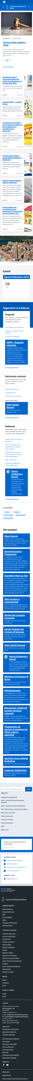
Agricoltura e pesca (7, 972)
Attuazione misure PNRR (9, 1044)
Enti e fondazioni (7, 917)
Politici (4, 920)
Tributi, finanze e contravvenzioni (12, 961)
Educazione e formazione (9, 955)
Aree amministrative (8, 912)
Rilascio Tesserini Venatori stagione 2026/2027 (11, 181)
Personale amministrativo (9, 923)
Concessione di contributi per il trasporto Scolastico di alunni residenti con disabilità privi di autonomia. (12, 126)
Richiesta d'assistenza (8, 1035)
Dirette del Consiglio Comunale (16, 616)
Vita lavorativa (6, 939)
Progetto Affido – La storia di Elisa (11, 103)
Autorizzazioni (6, 969)
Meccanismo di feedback (9, 1058)
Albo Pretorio (11, 536)
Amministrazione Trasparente (16, 553)
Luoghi (4, 994)
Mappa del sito (6, 1075)
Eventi (4, 996)
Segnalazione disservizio (9, 1032)
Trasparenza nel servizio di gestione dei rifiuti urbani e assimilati (16, 730)
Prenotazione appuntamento (10, 1029)
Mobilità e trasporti (7, 953)
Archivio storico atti (8, 1047)
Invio (28, 789)
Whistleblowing (12, 690)
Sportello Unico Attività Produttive (16, 759)
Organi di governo (7, 909)
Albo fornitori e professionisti (16, 600)
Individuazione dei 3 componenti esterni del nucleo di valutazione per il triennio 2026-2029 (12, 80)
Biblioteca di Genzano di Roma (16, 678)
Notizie (4, 980)
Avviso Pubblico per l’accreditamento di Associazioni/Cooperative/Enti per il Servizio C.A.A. (12, 210)
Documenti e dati (7, 925)
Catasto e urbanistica (8, 947)
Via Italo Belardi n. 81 (8, 1008)
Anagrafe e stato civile (8, 934)
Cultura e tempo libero (8, 936)
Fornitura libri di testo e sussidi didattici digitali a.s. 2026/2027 (12, 157)
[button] (29, 7)
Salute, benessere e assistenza (11, 966)
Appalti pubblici (6, 944)
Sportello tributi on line (16, 575)
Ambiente (5, 964)
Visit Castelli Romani (16, 406)
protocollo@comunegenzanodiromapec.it (17, 1016)
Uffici (3, 914)
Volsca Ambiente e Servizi (18, 474)
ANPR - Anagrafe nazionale (16, 344)
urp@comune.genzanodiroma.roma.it (17, 1014)
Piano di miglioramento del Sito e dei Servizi (15, 1079)
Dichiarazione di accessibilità (10, 1055)
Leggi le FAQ (5, 1026)
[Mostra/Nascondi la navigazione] (3, 7)
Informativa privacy (8, 1050)
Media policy (5, 1072)
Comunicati (5, 983)
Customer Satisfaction (15, 770)
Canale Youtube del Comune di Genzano (16, 630)
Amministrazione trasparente (10, 1039)
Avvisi (4, 985)
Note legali (5, 1052)
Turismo (4, 950)
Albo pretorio (6, 1041)
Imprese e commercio (8, 942)
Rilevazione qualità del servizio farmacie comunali (16, 711)
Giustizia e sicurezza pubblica (10, 958)
